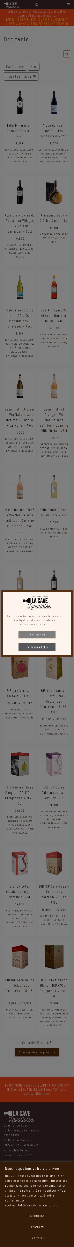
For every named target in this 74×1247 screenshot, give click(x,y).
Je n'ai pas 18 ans (37, 634)
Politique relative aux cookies (38, 1205)
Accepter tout (37, 1216)
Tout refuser (37, 1238)
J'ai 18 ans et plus (37, 647)
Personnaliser (37, 1227)
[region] (37, 1204)
